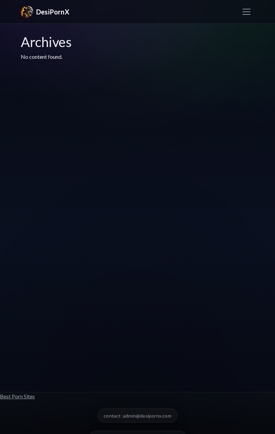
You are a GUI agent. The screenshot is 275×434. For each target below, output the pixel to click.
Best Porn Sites (17, 396)
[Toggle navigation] (246, 11)
